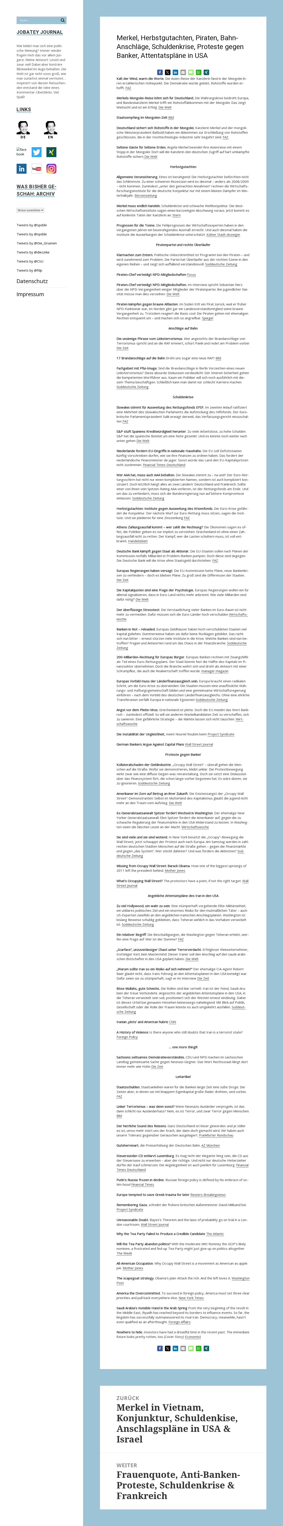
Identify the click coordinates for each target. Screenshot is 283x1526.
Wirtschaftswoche (195, 827)
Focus (191, 274)
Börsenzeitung (146, 195)
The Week (124, 1253)
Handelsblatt (138, 541)
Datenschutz (32, 281)
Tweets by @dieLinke (33, 252)
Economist (193, 1336)
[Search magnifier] (63, 20)
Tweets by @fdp (29, 270)
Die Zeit (122, 348)
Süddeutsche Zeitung (221, 264)
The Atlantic (215, 1233)
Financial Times (142, 1184)
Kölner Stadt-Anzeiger (223, 234)
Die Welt (165, 107)
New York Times (191, 1298)
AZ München (210, 1145)
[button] (160, 72)
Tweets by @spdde (32, 225)
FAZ (128, 88)
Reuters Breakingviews (208, 1194)
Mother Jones (175, 870)
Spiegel (207, 318)
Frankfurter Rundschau (216, 1135)
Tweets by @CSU (30, 261)
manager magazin (214, 671)
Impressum (30, 294)
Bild (171, 117)
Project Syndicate (221, 734)
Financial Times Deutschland (164, 464)
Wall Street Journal (199, 744)
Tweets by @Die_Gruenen (37, 243)
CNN (172, 1022)
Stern (176, 215)
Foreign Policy (127, 1037)
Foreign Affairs (179, 1322)
